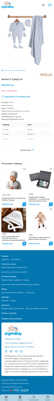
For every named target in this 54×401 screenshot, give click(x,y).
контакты (15, 259)
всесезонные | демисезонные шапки (20, 284)
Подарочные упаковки (11, 319)
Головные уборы (8, 276)
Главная (4, 256)
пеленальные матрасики (14, 267)
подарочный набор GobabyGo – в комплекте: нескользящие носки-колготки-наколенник (39, 200)
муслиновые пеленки (36, 308)
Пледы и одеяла (8, 313)
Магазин (20, 400)
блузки (5, 300)
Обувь (4, 289)
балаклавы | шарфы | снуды (15, 280)
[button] (15, 96)
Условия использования (11, 387)
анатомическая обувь (12, 292)
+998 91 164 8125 (13, 339)
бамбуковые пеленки (12, 308)
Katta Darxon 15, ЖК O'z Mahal (19, 347)
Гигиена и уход (8, 264)
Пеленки (5, 305)
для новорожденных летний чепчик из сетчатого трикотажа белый (13, 238)
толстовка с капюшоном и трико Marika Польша (39, 238)
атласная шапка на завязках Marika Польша (13, 199)
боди (13, 300)
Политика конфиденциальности (15, 383)
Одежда (5, 297)
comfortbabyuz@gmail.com (19, 343)
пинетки (29, 292)
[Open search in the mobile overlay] (43, 5)
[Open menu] (50, 5)
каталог (5, 259)
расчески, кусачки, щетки (14, 272)
